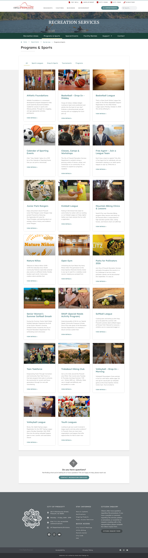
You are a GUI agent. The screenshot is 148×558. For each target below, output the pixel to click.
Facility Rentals (90, 36)
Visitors (60, 8)
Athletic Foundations (37, 95)
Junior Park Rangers (37, 206)
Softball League (104, 313)
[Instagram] (54, 535)
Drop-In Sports (52, 63)
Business (71, 8)
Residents (48, 8)
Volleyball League (36, 422)
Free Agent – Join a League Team (106, 152)
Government (83, 8)
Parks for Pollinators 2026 (106, 261)
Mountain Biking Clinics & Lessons (108, 207)
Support (106, 36)
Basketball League (105, 95)
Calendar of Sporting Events (37, 152)
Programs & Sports (52, 36)
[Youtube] (59, 535)
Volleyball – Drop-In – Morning (107, 370)
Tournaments (67, 63)
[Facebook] (49, 535)
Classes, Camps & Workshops (70, 152)
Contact (121, 36)
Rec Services (46, 42)
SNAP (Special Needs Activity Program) (72, 315)
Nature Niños (34, 260)
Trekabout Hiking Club (72, 369)
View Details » (32, 118)
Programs (79, 63)
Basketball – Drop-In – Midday (73, 96)
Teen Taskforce (34, 369)
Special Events (72, 36)
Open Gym (66, 260)
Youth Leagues (69, 422)
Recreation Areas (30, 36)
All (27, 63)
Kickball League (69, 206)
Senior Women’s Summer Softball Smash (39, 315)
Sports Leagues (37, 63)
